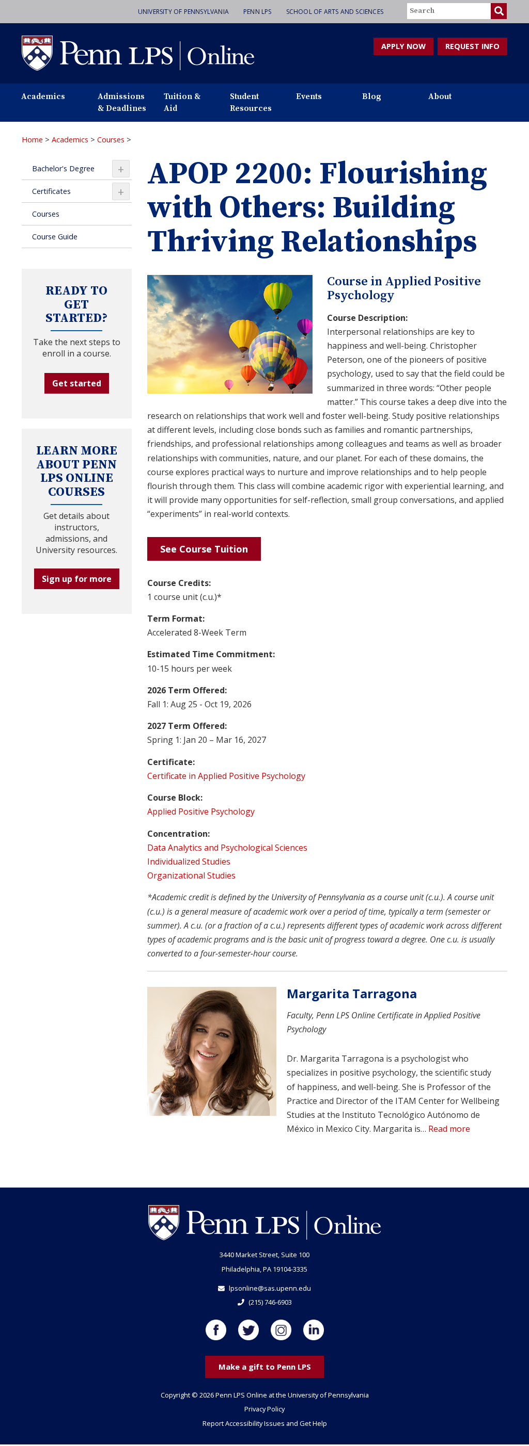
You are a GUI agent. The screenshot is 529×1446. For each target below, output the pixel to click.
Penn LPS (257, 11)
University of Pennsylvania (183, 11)
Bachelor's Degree (78, 168)
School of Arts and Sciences (334, 11)
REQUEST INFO (472, 46)
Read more (449, 1128)
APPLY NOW (403, 46)
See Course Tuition (204, 549)
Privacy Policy (264, 1408)
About (440, 96)
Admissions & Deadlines (122, 102)
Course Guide (54, 236)
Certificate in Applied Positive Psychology (226, 776)
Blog (371, 96)
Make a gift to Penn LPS (265, 1366)
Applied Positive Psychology (201, 811)
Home (32, 139)
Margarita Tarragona (352, 993)
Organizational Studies (191, 875)
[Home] (138, 52)
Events (309, 96)
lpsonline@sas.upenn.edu (270, 1288)
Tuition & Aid (182, 102)
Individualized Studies (188, 861)
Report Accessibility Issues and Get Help (265, 1423)
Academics (43, 96)
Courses (111, 139)
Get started (76, 383)
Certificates (78, 191)
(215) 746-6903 (270, 1302)
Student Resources (251, 102)
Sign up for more (77, 578)
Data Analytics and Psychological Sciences (227, 847)
